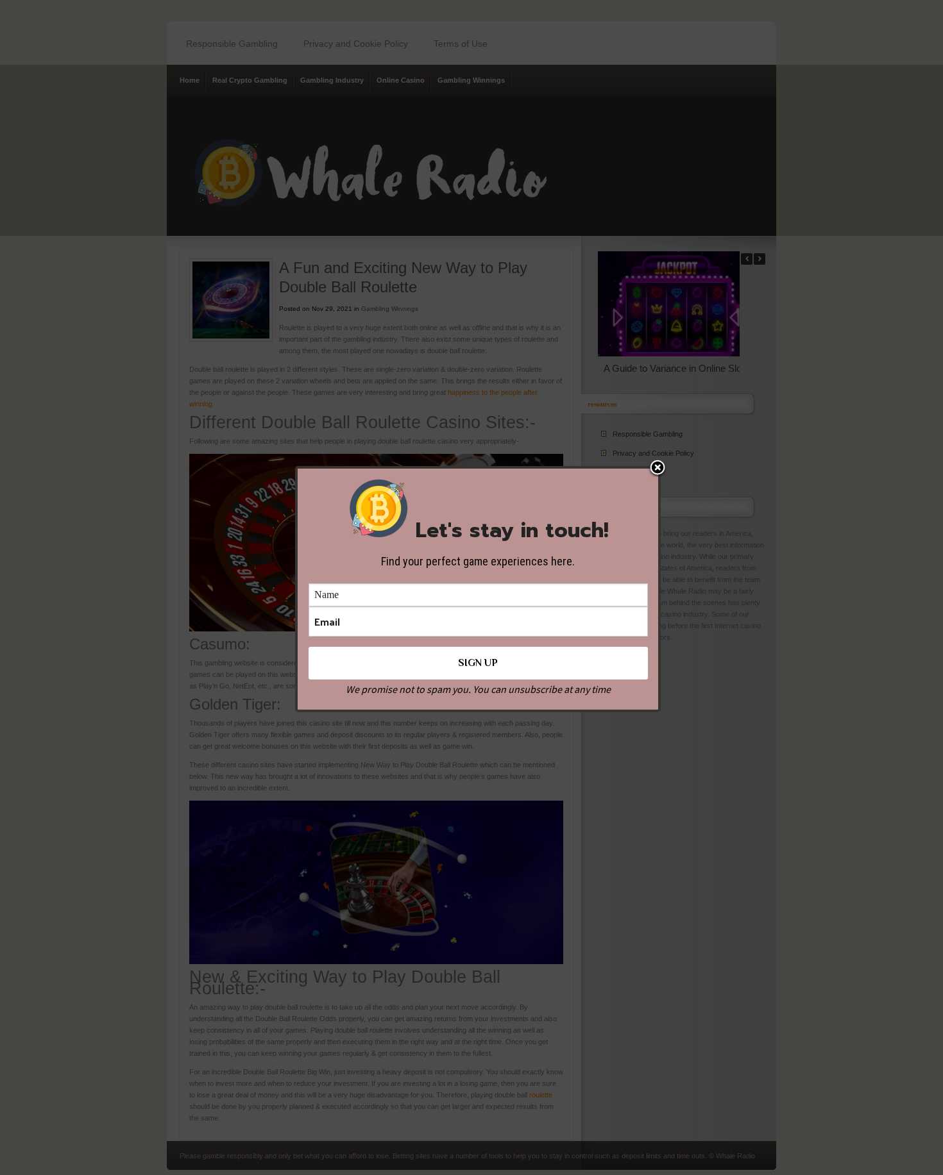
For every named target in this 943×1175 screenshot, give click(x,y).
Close (657, 468)
